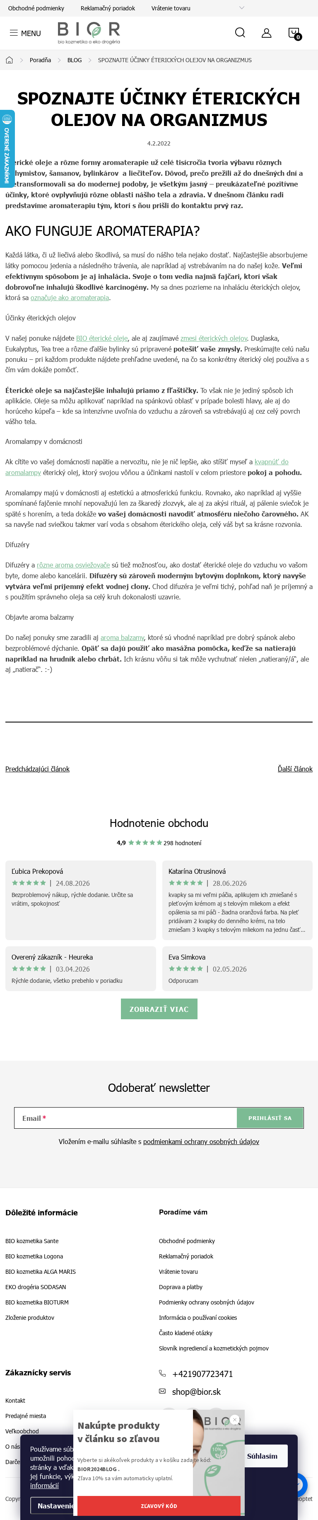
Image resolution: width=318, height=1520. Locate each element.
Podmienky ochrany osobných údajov (206, 1302)
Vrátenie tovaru (171, 8)
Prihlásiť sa (270, 1118)
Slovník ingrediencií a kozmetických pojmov (214, 1348)
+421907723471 (202, 1373)
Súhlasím (262, 1456)
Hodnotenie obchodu (159, 822)
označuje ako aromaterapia (70, 297)
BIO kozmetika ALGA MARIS (40, 1271)
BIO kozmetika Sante (31, 1241)
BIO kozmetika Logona (34, 1256)
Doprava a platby (180, 1287)
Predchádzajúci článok (37, 768)
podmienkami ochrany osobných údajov (201, 1141)
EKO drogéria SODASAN (35, 1287)
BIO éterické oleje (102, 338)
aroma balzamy (122, 637)
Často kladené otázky (185, 1333)
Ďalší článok (295, 768)
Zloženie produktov (29, 1317)
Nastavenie (56, 1505)
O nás (12, 1446)
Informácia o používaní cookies (198, 1317)
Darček (14, 1462)
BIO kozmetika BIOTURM (37, 1302)
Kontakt (15, 1400)
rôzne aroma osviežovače (73, 564)
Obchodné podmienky (36, 8)
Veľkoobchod (22, 1431)
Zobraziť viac (159, 1009)
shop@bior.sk (196, 1391)
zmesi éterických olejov (214, 338)
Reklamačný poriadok (108, 8)
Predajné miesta (25, 1416)
